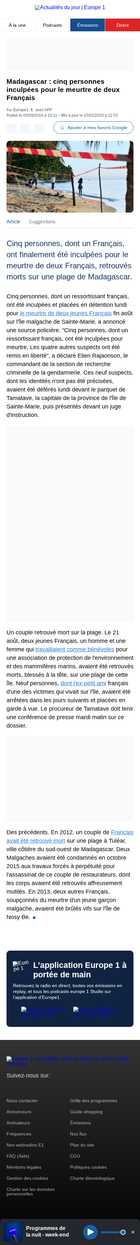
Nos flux (78, 1133)
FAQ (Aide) (18, 1156)
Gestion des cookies (27, 1178)
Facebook (33, 1088)
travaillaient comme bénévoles (74, 649)
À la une (17, 25)
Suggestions (42, 221)
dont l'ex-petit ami (83, 683)
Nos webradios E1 (25, 1145)
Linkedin (66, 1088)
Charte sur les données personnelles (31, 1191)
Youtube (44, 1088)
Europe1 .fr (23, 110)
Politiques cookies (88, 1167)
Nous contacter (22, 1100)
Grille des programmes (93, 1100)
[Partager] (12, 128)
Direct (123, 25)
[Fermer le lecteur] (133, 1232)
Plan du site (82, 1145)
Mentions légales (24, 1167)
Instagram (22, 1088)
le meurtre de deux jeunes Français (66, 313)
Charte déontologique (92, 1178)
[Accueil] (70, 7)
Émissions (87, 25)
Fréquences (19, 1133)
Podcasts (52, 25)
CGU (75, 1156)
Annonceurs (19, 1111)
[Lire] (90, 1232)
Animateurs (18, 1122)
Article (13, 221)
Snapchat (55, 1088)
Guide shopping (86, 1111)
